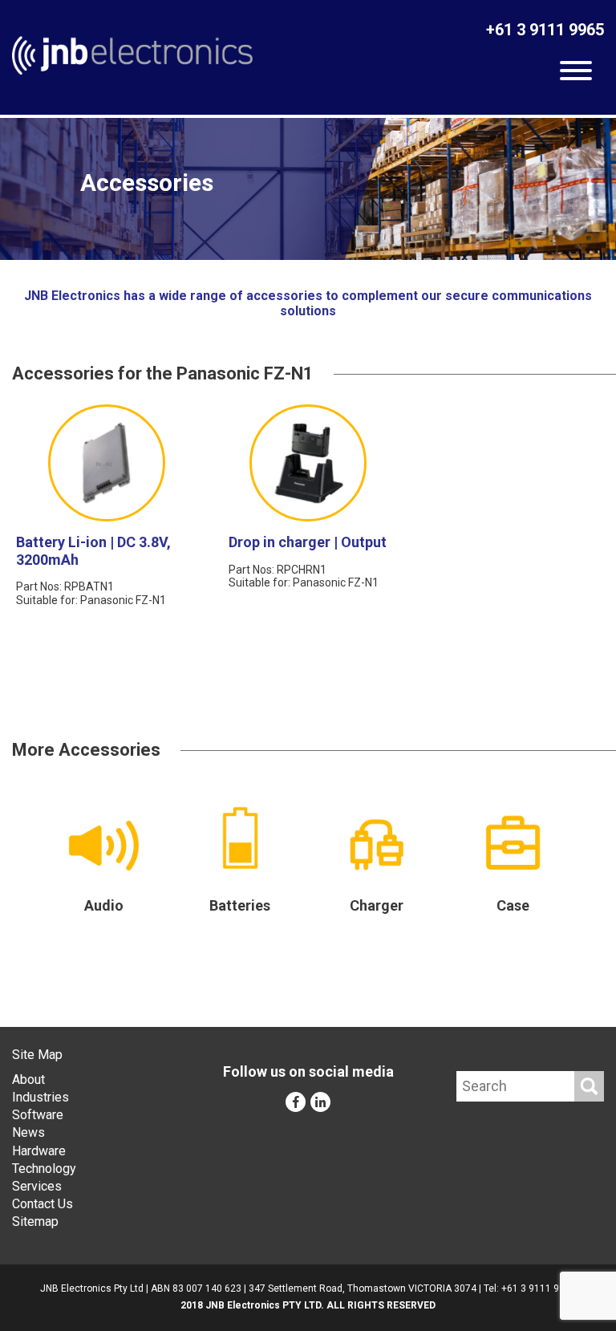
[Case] (512, 843)
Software (37, 1114)
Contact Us (42, 1203)
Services (37, 1186)
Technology (44, 1168)
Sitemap (35, 1221)
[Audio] (103, 845)
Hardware (39, 1151)
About (28, 1079)
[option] (308, 189)
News (28, 1132)
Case (512, 905)
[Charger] (376, 845)
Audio (104, 905)
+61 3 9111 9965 (545, 29)
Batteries (239, 905)
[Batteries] (240, 838)
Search (589, 1086)
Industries (40, 1097)
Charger (376, 905)
